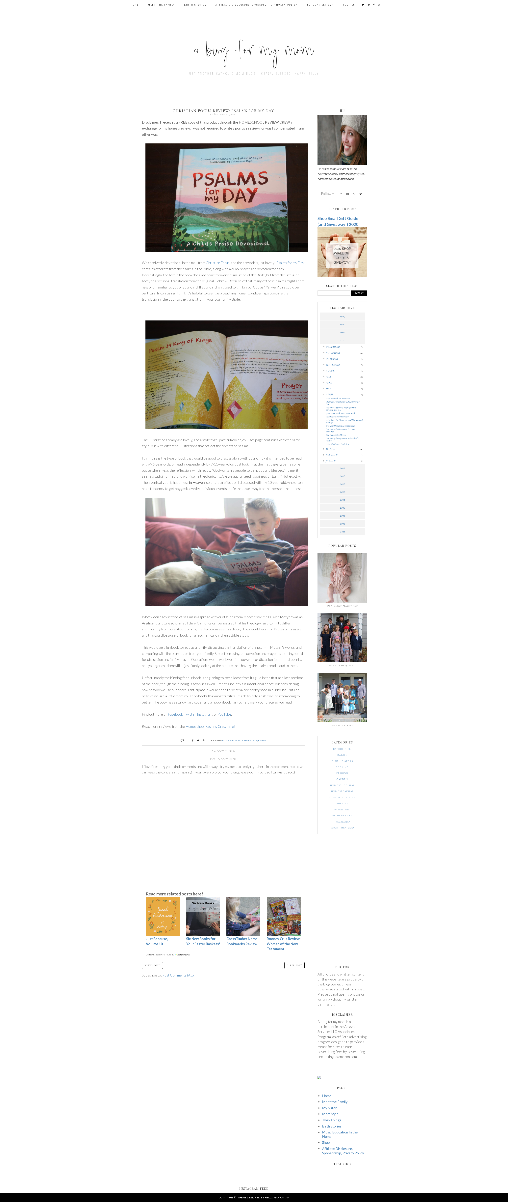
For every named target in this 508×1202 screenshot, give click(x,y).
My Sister (329, 1108)
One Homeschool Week (336, 435)
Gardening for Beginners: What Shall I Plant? (342, 439)
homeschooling (342, 785)
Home (135, 5)
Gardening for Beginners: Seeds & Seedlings (340, 430)
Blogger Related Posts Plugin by (160, 954)
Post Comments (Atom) (179, 975)
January (331, 461)
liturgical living (342, 797)
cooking (342, 767)
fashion (342, 773)
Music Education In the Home (340, 1134)
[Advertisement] (223, 857)
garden (342, 779)
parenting (342, 809)
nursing (342, 803)
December (333, 346)
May (328, 388)
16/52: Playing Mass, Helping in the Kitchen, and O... (341, 408)
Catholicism (342, 749)
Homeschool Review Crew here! (210, 726)
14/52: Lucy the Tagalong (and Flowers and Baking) (344, 421)
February (332, 455)
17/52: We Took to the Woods (338, 398)
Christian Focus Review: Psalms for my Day (342, 403)
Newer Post (152, 965)
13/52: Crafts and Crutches (337, 444)
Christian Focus (217, 262)
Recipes (349, 5)
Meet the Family (161, 5)
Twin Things (331, 1120)
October (332, 358)
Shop (326, 1142)
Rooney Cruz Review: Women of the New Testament (283, 944)
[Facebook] (341, 193)
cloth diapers (342, 761)
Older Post (294, 965)
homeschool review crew (243, 740)
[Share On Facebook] (191, 740)
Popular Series (319, 5)
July (328, 376)
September (333, 364)
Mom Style (330, 1114)
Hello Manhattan (277, 1197)
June (329, 382)
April (329, 394)
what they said (342, 827)
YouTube (224, 714)
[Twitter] (361, 193)
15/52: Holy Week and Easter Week (340, 413)
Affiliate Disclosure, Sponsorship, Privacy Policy (257, 5)
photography (342, 815)
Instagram (204, 714)
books (225, 740)
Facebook (175, 714)
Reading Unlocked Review (337, 416)
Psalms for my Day (290, 262)
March (330, 449)
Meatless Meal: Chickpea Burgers (340, 425)
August (331, 370)
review (262, 740)
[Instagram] (347, 193)
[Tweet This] (196, 740)
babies (342, 755)
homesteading (342, 791)
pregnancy (342, 821)
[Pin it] (202, 740)
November (333, 352)
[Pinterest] (354, 193)
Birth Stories (195, 5)
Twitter (190, 714)
